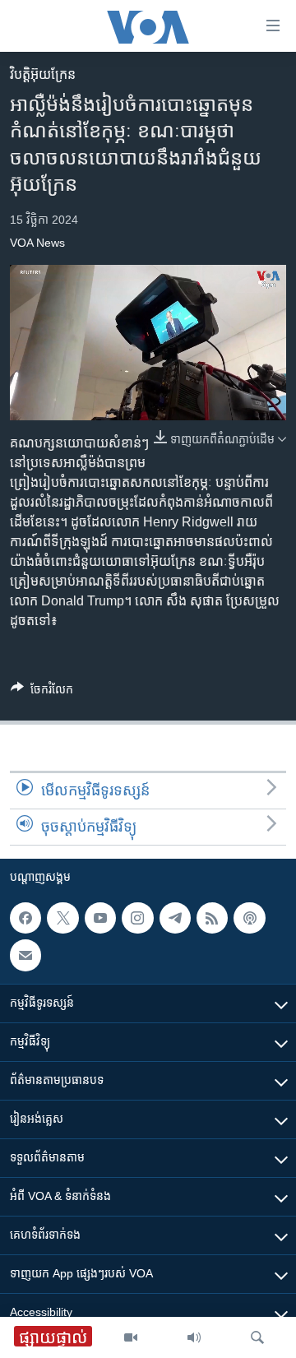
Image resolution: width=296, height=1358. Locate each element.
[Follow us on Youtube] (100, 918)
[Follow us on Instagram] (137, 918)
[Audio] (194, 1337)
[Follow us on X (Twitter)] (62, 918)
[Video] (130, 1337)
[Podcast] (249, 918)
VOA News (37, 242)
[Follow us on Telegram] (175, 918)
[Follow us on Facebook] (25, 918)
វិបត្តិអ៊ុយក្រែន (43, 74)
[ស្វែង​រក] (257, 1337)
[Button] (42, 692)
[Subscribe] (25, 955)
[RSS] (212, 918)
